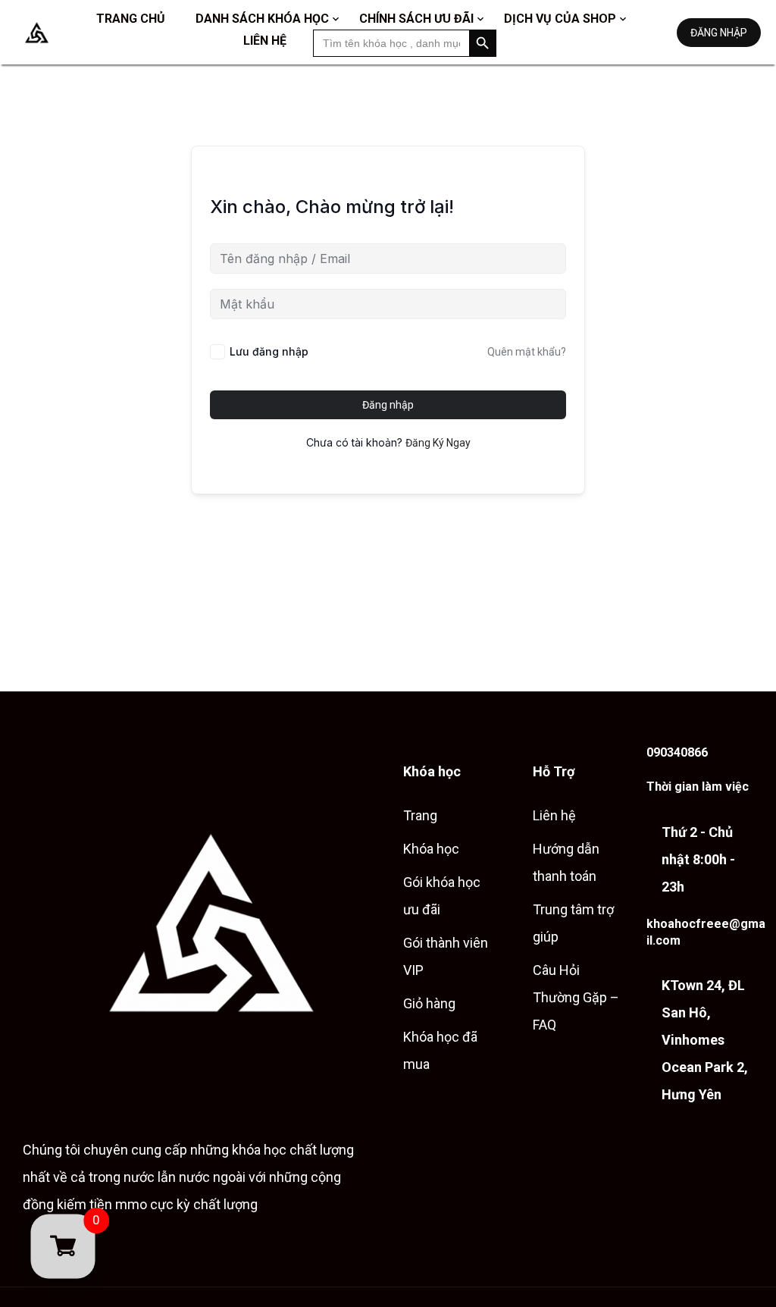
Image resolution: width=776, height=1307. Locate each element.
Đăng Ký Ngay (438, 443)
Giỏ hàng (429, 1003)
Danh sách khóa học (262, 18)
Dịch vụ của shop (560, 18)
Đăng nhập (718, 33)
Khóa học (431, 849)
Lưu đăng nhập (269, 351)
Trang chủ (130, 18)
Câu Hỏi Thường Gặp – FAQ (576, 997)
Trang (420, 815)
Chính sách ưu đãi (416, 18)
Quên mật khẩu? (526, 352)
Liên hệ (264, 40)
